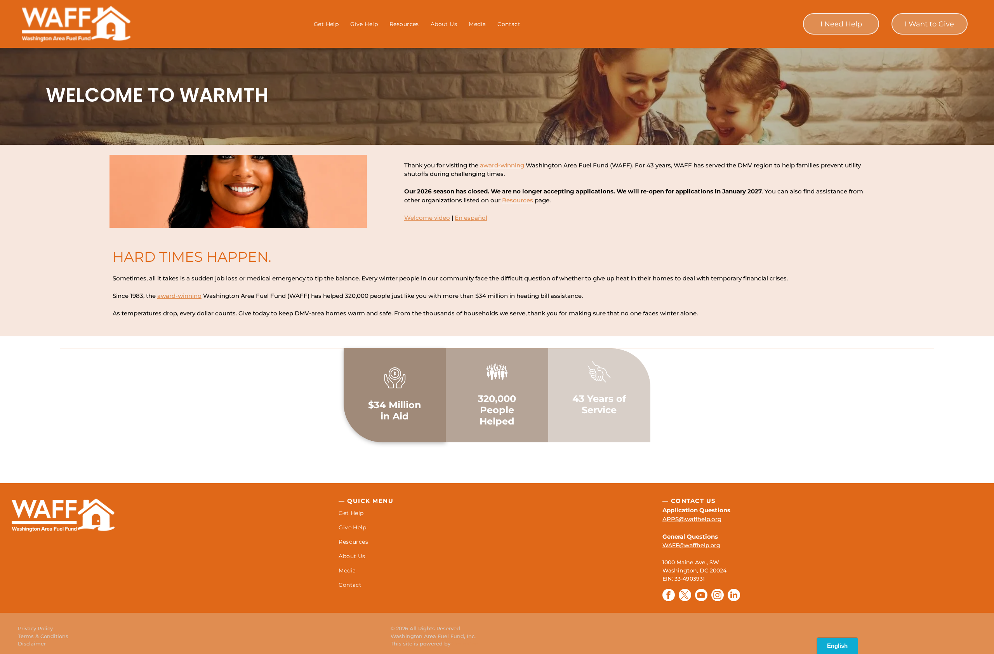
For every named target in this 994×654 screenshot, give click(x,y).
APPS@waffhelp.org (691, 519)
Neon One (465, 643)
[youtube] (701, 596)
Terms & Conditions (43, 636)
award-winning (502, 165)
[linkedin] (734, 596)
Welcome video (427, 217)
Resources (517, 200)
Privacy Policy (35, 628)
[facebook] (668, 596)
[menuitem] (326, 24)
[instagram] (717, 596)
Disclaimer (32, 643)
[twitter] (685, 596)
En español (471, 217)
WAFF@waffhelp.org (691, 545)
